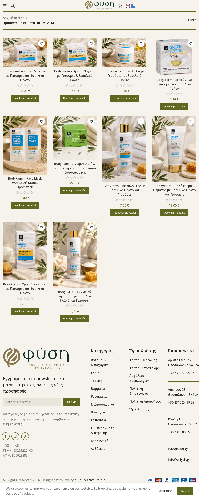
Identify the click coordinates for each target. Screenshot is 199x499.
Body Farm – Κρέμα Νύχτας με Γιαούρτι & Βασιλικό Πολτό (74, 75)
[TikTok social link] (25, 436)
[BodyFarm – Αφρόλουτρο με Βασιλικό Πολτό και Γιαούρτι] (124, 149)
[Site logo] (99, 5)
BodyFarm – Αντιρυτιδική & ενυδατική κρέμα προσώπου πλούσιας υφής (74, 168)
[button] (25, 98)
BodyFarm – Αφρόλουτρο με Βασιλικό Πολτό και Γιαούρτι (124, 190)
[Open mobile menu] (5, 6)
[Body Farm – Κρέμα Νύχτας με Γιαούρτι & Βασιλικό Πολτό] (75, 52)
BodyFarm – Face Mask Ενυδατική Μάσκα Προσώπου (25, 182)
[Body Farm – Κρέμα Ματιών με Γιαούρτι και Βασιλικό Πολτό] (25, 52)
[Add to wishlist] (41, 43)
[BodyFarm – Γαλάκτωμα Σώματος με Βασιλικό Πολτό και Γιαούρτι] (174, 149)
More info (165, 491)
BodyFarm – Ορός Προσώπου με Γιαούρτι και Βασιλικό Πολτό (25, 288)
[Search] (13, 6)
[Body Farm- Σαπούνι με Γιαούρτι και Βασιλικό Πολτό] (174, 57)
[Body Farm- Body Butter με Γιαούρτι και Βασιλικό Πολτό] (124, 52)
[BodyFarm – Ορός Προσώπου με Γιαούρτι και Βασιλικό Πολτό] (25, 251)
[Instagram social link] (15, 436)
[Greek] (133, 5)
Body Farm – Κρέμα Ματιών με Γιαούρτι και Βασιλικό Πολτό (25, 75)
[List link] (107, 363)
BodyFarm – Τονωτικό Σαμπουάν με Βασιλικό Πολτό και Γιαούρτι (74, 296)
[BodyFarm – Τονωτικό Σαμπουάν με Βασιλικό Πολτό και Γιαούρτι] (75, 255)
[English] (128, 5)
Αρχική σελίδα (13, 18)
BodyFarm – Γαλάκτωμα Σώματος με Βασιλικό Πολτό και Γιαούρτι (174, 190)
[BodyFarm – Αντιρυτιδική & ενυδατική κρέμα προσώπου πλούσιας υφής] (75, 138)
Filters (191, 20)
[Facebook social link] (6, 436)
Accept (185, 491)
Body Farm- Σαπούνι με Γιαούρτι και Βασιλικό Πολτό (174, 84)
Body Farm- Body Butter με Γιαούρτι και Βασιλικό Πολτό (124, 75)
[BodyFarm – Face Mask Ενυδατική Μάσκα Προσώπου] (25, 145)
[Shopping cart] (120, 6)
